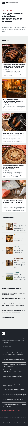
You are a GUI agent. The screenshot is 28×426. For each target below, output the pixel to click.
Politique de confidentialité (19, 422)
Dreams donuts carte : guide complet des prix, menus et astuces (13, 293)
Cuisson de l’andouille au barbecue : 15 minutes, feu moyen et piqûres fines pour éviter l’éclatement (13, 354)
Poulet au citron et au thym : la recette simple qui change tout (12, 316)
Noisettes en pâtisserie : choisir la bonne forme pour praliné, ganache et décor (13, 370)
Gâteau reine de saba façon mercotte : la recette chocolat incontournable (13, 311)
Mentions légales (7, 422)
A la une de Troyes (6, 345)
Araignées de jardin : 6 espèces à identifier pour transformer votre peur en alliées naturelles (14, 305)
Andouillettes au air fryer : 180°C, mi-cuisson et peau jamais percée (14, 365)
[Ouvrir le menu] (22, 2)
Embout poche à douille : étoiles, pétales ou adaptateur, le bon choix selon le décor (13, 375)
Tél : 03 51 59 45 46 (7, 346)
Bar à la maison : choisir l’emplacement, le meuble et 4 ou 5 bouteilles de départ (13, 360)
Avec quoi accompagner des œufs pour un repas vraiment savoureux (13, 299)
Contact (14, 425)
